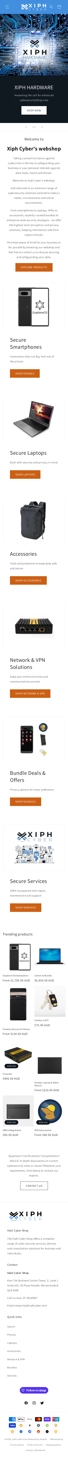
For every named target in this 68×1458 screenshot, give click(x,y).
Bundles (12, 1367)
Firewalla (7, 1073)
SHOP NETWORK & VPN (30, 693)
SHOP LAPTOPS (25, 474)
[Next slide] (42, 127)
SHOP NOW (34, 110)
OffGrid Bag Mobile (12, 1130)
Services (12, 1375)
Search (11, 1326)
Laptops (12, 1342)
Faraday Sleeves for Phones (16, 1029)
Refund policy (56, 1439)
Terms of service (34, 1445)
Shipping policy (53, 1445)
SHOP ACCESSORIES (28, 580)
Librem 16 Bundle (43, 975)
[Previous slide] (26, 127)
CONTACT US (34, 1185)
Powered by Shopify (37, 1439)
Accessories (14, 1351)
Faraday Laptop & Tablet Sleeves (46, 1084)
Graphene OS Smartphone (15, 975)
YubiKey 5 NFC (41, 1020)
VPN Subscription (43, 1130)
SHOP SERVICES (25, 907)
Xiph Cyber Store (20, 1439)
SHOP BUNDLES (25, 801)
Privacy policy (17, 1445)
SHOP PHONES (24, 373)
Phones (11, 1334)
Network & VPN (16, 1359)
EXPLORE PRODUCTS (34, 267)
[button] (7, 7)
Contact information (36, 1450)
